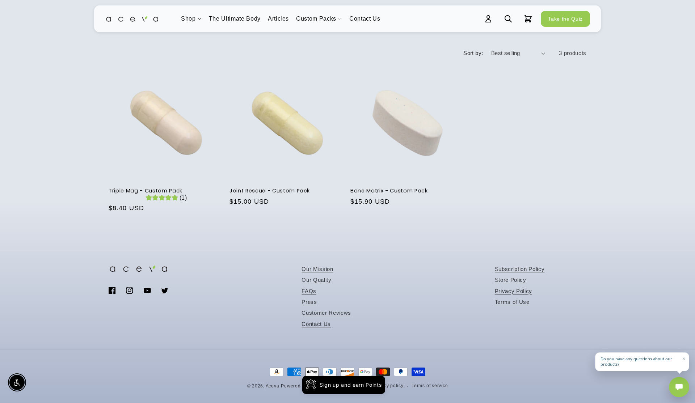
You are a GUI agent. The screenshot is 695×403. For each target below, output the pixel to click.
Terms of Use (512, 302)
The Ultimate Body (235, 19)
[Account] (488, 19)
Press (309, 302)
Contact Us (364, 19)
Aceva (272, 386)
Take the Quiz (565, 19)
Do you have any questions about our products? (636, 361)
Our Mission (317, 269)
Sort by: (473, 53)
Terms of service (430, 385)
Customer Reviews (326, 313)
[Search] (508, 19)
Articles (278, 19)
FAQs (309, 291)
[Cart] (528, 19)
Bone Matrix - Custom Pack (389, 190)
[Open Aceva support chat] (679, 387)
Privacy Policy (513, 291)
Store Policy (510, 280)
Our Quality (316, 280)
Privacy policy (388, 385)
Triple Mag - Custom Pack (145, 190)
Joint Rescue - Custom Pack (269, 190)
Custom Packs (316, 19)
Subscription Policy (520, 269)
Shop (188, 19)
